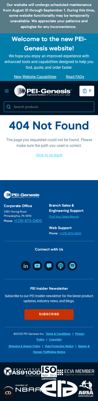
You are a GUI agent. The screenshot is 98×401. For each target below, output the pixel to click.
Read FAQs (75, 77)
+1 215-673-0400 (28, 220)
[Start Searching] (8, 107)
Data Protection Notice (59, 346)
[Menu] (6, 91)
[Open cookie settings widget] (8, 393)
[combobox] (49, 107)
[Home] (43, 91)
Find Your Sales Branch (64, 217)
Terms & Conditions (58, 334)
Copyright (55, 339)
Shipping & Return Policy (24, 346)
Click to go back (49, 155)
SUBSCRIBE (49, 314)
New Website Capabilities (35, 77)
